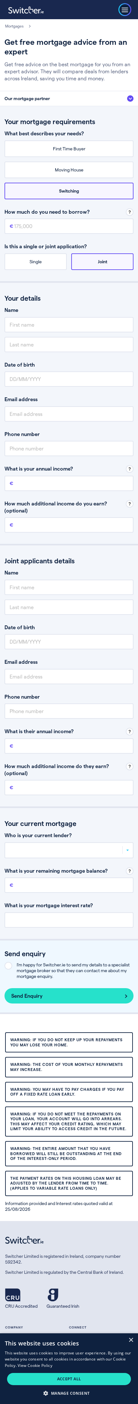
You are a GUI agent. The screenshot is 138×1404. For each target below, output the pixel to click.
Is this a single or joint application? (45, 246)
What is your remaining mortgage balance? (56, 871)
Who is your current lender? (38, 835)
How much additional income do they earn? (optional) (56, 769)
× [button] (130, 1340)
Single (36, 261)
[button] (69, 1393)
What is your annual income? (38, 468)
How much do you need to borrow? (47, 212)
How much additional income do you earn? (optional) (55, 506)
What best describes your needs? (44, 133)
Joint (102, 261)
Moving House (69, 169)
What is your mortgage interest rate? (48, 905)
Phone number (22, 434)
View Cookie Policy (35, 1365)
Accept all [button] (69, 1379)
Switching (69, 191)
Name (11, 310)
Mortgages (14, 26)
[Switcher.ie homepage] (26, 10)
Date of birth (19, 364)
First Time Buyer (69, 148)
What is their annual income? (38, 731)
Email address (21, 399)
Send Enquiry (26, 996)
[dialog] (69, 1368)
